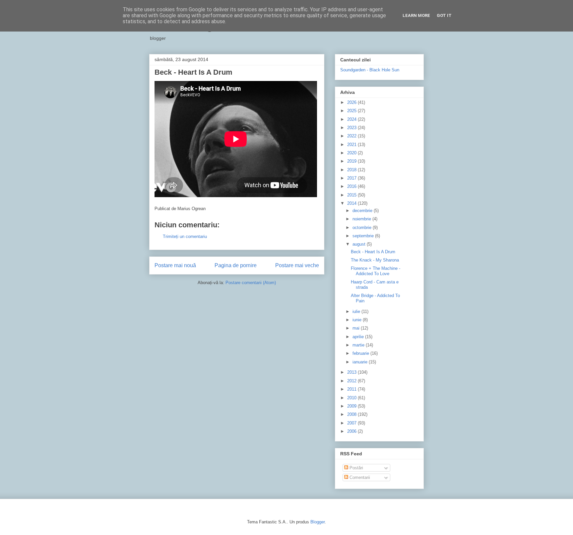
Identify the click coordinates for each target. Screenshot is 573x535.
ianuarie (360, 361)
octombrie (362, 227)
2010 (352, 397)
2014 (352, 203)
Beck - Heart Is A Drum (373, 251)
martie (359, 345)
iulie (356, 311)
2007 (352, 422)
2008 (352, 414)
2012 (352, 380)
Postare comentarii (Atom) (250, 282)
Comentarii (359, 477)
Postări (355, 467)
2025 (352, 110)
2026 (352, 102)
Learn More (416, 15)
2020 (352, 152)
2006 (352, 431)
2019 (352, 161)
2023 (352, 127)
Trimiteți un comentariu (185, 236)
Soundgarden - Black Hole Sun (369, 69)
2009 (352, 406)
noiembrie (362, 218)
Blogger (317, 521)
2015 (352, 194)
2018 (352, 169)
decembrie (363, 210)
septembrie (363, 235)
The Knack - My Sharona (375, 260)
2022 (352, 135)
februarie (361, 353)
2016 (352, 186)
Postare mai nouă (175, 265)
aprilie (358, 336)
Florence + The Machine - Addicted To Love (375, 271)
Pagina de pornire (236, 265)
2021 (352, 144)
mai (356, 328)
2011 (352, 389)
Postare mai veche (297, 265)
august (359, 244)
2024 (352, 119)
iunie (357, 319)
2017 (352, 178)
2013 (352, 372)
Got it (444, 15)
